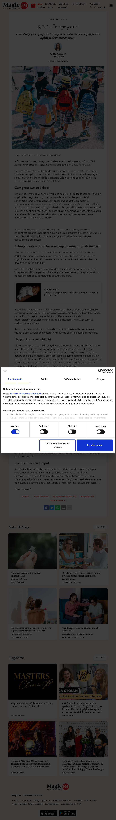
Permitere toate (94, 445)
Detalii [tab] (44, 379)
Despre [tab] (100, 379)
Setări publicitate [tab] (72, 379)
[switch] (44, 432)
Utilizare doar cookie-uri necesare (57, 445)
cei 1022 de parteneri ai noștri (25, 393)
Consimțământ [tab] (15, 379)
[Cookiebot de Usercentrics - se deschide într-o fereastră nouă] (100, 371)
